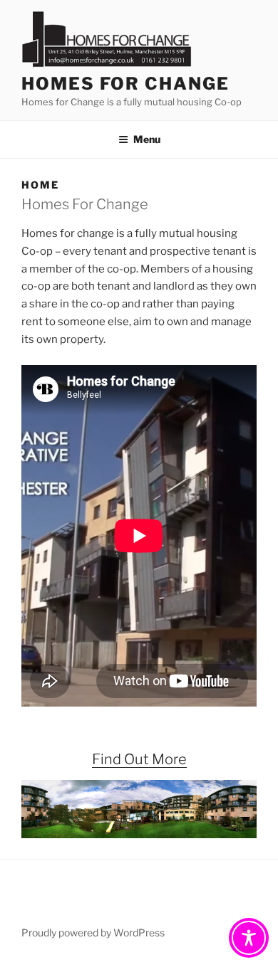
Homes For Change (125, 83)
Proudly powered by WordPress (93, 932)
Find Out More (139, 759)
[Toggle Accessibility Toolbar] (248, 937)
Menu (146, 139)
